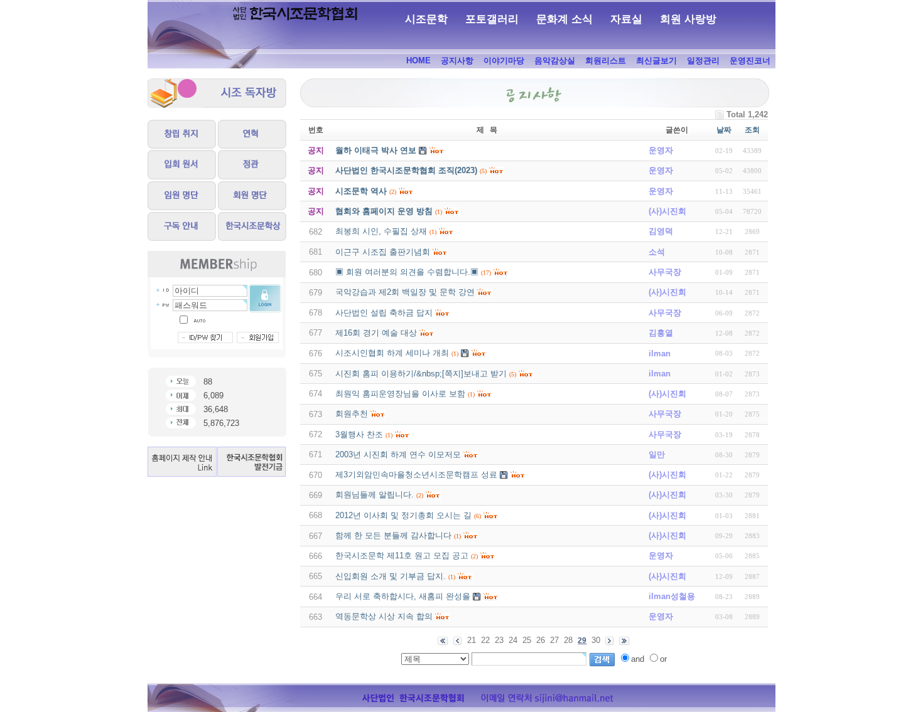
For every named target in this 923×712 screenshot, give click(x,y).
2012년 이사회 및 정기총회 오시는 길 (403, 515)
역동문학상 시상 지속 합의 (384, 616)
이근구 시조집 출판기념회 (382, 252)
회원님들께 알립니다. (374, 494)
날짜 (723, 129)
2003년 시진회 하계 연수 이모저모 (398, 454)
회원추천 (351, 413)
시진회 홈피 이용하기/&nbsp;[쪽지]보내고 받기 (421, 373)
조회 (752, 129)
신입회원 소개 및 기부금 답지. (390, 576)
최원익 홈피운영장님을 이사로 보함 (400, 393)
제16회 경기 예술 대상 (376, 332)
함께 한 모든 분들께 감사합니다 (393, 535)
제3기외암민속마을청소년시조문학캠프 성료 (416, 474)
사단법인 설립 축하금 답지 (384, 312)
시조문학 (426, 19)
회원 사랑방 (688, 19)
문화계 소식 (564, 19)
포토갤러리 (492, 19)
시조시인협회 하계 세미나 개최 (392, 353)
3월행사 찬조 (359, 434)
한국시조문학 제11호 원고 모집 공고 (401, 555)
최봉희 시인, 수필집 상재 (381, 231)
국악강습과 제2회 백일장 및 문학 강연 (405, 292)
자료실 (626, 19)
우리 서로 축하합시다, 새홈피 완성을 (402, 596)
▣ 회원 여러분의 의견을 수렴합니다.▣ (406, 272)
